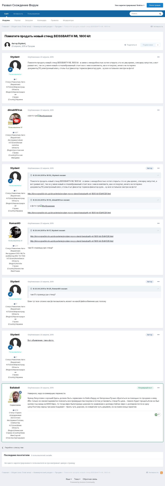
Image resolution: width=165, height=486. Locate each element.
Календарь (41, 20)
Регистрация (154, 5)
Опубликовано (41, 57)
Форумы (6, 20)
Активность (18, 14)
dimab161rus (15, 110)
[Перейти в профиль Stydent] (7, 45)
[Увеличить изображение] (45, 116)
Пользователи (34, 14)
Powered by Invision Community (82, 482)
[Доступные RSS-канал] (161, 473)
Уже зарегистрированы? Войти (129, 5)
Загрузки (29, 20)
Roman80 (14, 223)
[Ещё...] (158, 57)
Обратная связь (90, 479)
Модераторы (68, 20)
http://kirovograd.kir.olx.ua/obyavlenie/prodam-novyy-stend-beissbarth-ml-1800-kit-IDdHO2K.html (69, 194)
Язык (68, 479)
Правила (54, 20)
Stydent (21, 43)
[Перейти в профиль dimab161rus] (15, 119)
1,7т (16, 246)
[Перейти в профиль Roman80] (15, 232)
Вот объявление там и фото (41, 340)
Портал (17, 20)
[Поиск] (160, 14)
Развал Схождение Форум (20, 5)
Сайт (6, 14)
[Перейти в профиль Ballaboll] (15, 397)
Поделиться (131, 45)
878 (16, 410)
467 (16, 132)
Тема (76, 479)
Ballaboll (15, 387)
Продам (31, 46)
